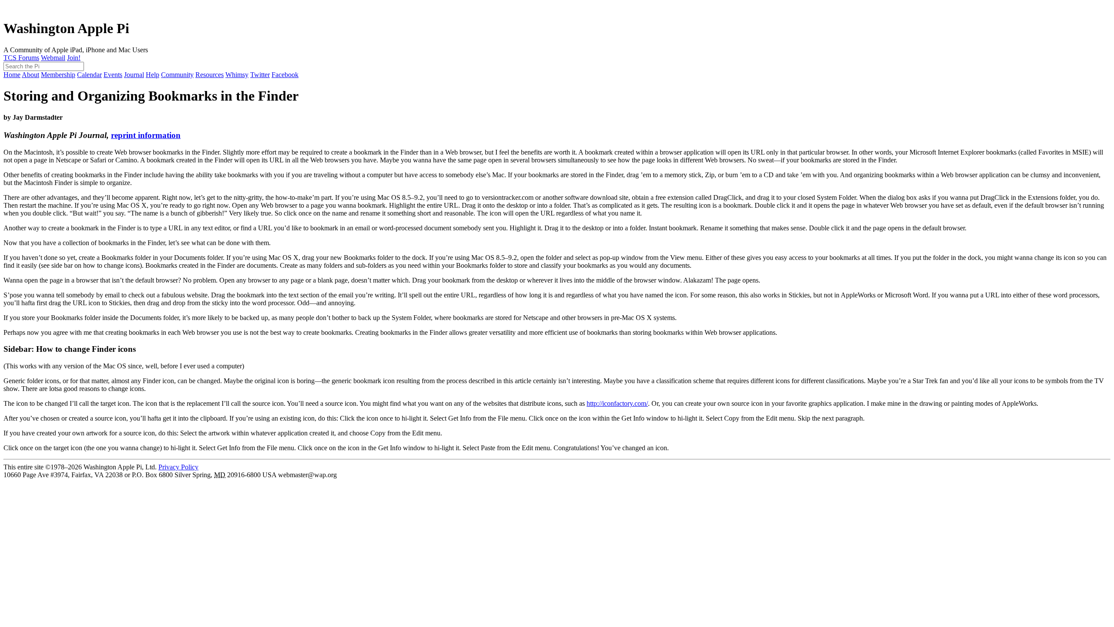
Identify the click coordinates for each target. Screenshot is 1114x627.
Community (177, 74)
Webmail (53, 57)
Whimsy (236, 74)
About (30, 74)
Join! (74, 57)
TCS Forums (21, 57)
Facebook (285, 74)
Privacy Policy (178, 467)
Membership (58, 74)
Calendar (89, 74)
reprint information (146, 135)
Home (11, 74)
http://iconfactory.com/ (617, 403)
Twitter (260, 74)
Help (152, 74)
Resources (209, 74)
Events (113, 74)
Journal (134, 74)
